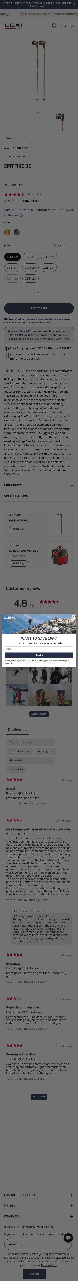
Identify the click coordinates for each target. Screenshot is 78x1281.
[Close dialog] (73, 616)
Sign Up (38, 655)
